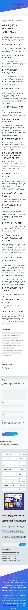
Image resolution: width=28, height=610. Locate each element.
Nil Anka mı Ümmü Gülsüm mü (8, 340)
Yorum (3, 387)
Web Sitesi (4, 414)
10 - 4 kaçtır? (4, 426)
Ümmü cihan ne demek (15, 343)
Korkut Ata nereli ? (6, 458)
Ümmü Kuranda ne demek (8, 350)
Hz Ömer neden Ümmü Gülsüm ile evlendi (11, 338)
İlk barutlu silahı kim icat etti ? (8, 462)
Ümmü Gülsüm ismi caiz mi (8, 348)
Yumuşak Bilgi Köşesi (18, 5)
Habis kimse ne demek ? (7, 489)
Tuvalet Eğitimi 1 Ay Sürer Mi (7, 556)
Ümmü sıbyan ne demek (16, 353)
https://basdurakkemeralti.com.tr (8, 443)
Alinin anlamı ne (6, 332)
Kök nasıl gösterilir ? (7, 469)
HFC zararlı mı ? (6, 465)
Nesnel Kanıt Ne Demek (8, 368)
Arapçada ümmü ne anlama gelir (17, 332)
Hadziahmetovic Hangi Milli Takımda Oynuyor (10, 552)
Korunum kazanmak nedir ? (8, 481)
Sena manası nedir (19, 340)
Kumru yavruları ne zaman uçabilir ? (10, 478)
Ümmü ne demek (6, 353)
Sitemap (16, 444)
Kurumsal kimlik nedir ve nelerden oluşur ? (11, 474)
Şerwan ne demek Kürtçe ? (8, 454)
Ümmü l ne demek (18, 350)
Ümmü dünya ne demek (7, 345)
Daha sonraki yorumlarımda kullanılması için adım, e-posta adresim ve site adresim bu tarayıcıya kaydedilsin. (13, 423)
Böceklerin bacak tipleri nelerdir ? (9, 485)
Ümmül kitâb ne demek (7, 355)
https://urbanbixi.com (5, 441)
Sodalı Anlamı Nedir (7, 364)
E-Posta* (3, 408)
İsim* (3, 402)
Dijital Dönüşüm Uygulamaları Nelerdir (9, 560)
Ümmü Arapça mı (6, 343)
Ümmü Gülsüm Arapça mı (19, 345)
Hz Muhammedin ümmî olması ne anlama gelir (11, 335)
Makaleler (7, 329)
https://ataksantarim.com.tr (7, 444)
